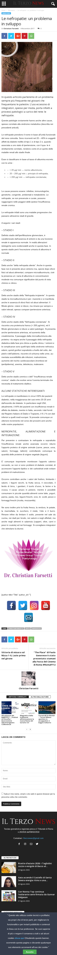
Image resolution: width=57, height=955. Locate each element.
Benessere (11, 10)
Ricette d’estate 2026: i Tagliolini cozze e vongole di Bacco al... (35, 865)
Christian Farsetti (11, 28)
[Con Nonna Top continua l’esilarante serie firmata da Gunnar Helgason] (8, 895)
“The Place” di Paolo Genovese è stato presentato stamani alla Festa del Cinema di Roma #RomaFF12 (44, 658)
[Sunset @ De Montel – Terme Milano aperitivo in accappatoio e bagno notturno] (47, 707)
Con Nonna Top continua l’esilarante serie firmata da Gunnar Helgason (36, 894)
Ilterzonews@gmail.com (33, 838)
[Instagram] (26, 844)
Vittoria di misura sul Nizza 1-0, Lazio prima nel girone (13, 655)
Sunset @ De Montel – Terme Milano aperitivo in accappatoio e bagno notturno (46, 719)
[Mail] (32, 844)
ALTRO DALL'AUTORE (40, 697)
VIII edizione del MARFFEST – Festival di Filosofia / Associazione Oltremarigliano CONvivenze (9, 719)
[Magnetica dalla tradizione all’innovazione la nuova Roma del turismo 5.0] (28, 707)
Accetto (30, 952)
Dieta (28, 628)
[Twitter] (37, 844)
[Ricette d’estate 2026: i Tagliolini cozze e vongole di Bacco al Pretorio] (8, 867)
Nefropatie (36, 628)
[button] (52, 4)
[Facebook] (20, 844)
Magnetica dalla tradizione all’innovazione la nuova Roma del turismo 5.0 (27, 719)
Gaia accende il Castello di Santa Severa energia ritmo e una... (35, 879)
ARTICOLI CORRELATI (17, 697)
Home (3, 10)
